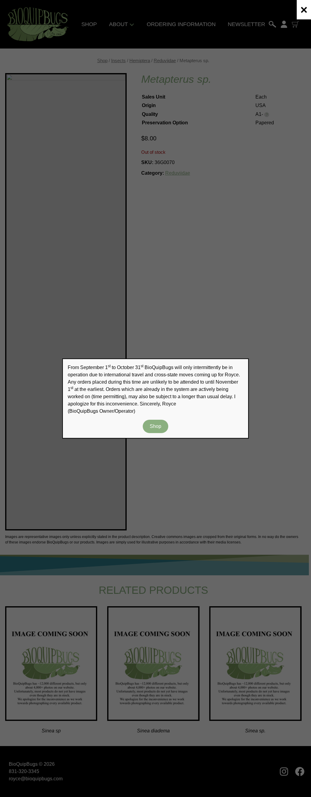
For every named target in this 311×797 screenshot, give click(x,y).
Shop (155, 426)
